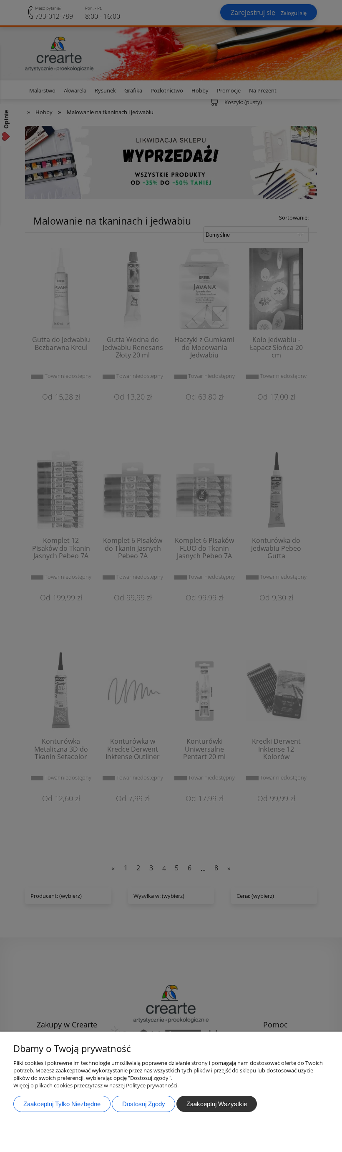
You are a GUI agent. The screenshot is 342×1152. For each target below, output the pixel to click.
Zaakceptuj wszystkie (216, 1103)
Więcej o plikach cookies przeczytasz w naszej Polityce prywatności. (96, 1085)
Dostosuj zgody (143, 1103)
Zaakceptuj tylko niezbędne (62, 1103)
